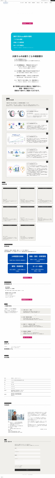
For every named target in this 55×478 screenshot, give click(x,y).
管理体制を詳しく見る (27, 277)
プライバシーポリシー (25, 474)
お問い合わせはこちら (27, 337)
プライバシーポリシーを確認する (18, 466)
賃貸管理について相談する (27, 23)
